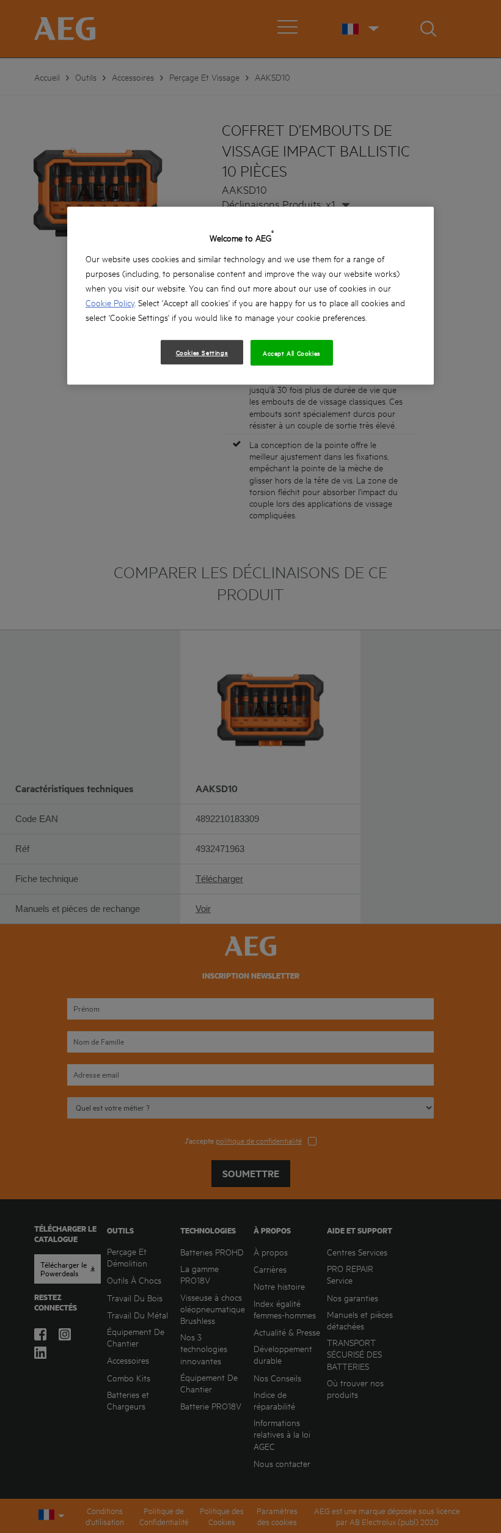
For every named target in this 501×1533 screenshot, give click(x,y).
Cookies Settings (202, 352)
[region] (250, 295)
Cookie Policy (110, 302)
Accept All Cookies (292, 353)
